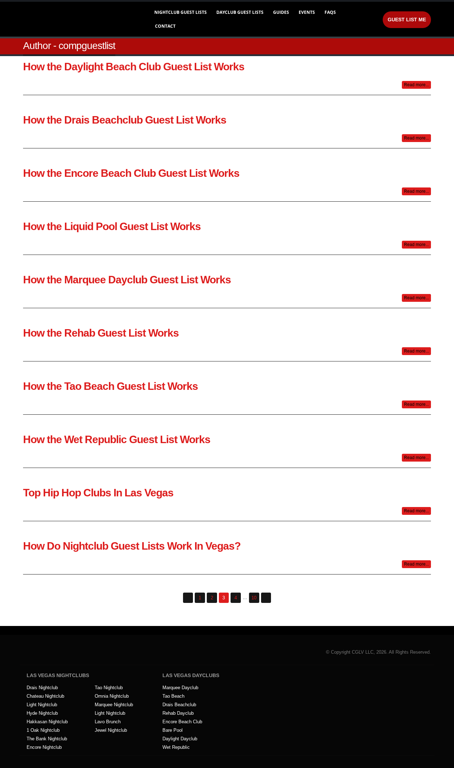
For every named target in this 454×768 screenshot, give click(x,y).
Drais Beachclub (179, 704)
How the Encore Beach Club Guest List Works (131, 173)
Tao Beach (173, 696)
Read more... (416, 84)
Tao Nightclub (109, 687)
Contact (165, 26)
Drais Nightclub (42, 687)
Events (307, 12)
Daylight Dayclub (179, 738)
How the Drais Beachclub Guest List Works (124, 120)
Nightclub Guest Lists (180, 12)
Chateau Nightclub (45, 696)
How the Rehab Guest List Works (101, 333)
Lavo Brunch (108, 721)
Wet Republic (176, 747)
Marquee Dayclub (180, 687)
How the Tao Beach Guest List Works (110, 386)
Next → (266, 598)
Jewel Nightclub (111, 730)
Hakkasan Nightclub (47, 721)
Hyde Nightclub (42, 713)
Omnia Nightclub (112, 696)
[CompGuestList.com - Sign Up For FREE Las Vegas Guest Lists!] (79, 19)
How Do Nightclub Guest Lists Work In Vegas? (131, 546)
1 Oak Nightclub (43, 730)
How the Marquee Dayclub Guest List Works (127, 279)
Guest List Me (407, 19)
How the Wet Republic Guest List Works (116, 439)
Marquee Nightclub (114, 704)
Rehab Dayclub (178, 713)
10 (253, 597)
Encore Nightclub (44, 747)
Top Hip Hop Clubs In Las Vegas (98, 493)
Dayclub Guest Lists (240, 12)
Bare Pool (172, 730)
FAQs (330, 12)
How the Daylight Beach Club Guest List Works (133, 66)
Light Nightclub (42, 704)
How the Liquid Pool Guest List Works (112, 226)
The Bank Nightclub (47, 738)
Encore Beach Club (182, 721)
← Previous (188, 598)
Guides (281, 12)
